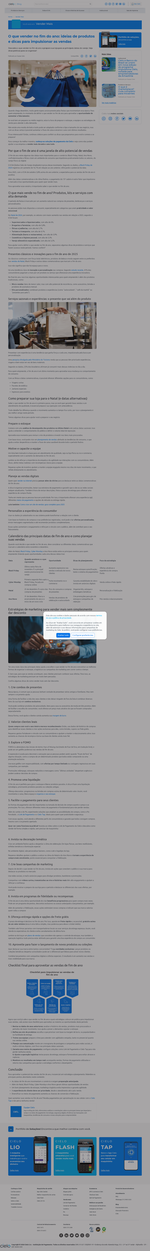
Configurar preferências (82, 635)
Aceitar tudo (63, 635)
